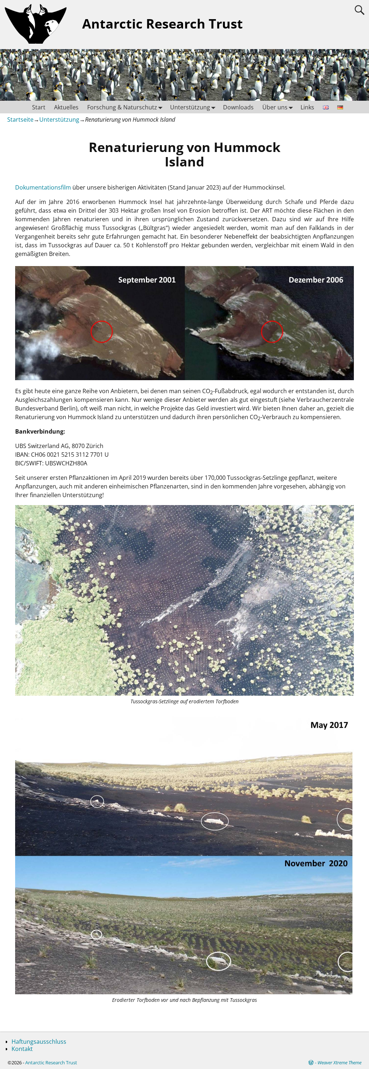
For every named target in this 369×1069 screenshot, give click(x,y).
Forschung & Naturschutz (122, 107)
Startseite (20, 119)
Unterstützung (190, 107)
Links (307, 107)
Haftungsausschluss (39, 1042)
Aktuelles (66, 107)
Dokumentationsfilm (43, 187)
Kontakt (22, 1049)
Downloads (238, 107)
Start (38, 107)
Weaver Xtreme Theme (339, 1062)
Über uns (275, 107)
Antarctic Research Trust (162, 23)
